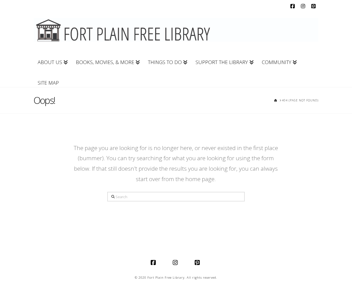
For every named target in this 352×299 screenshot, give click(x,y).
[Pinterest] (314, 6)
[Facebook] (293, 6)
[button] (347, 5)
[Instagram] (303, 6)
